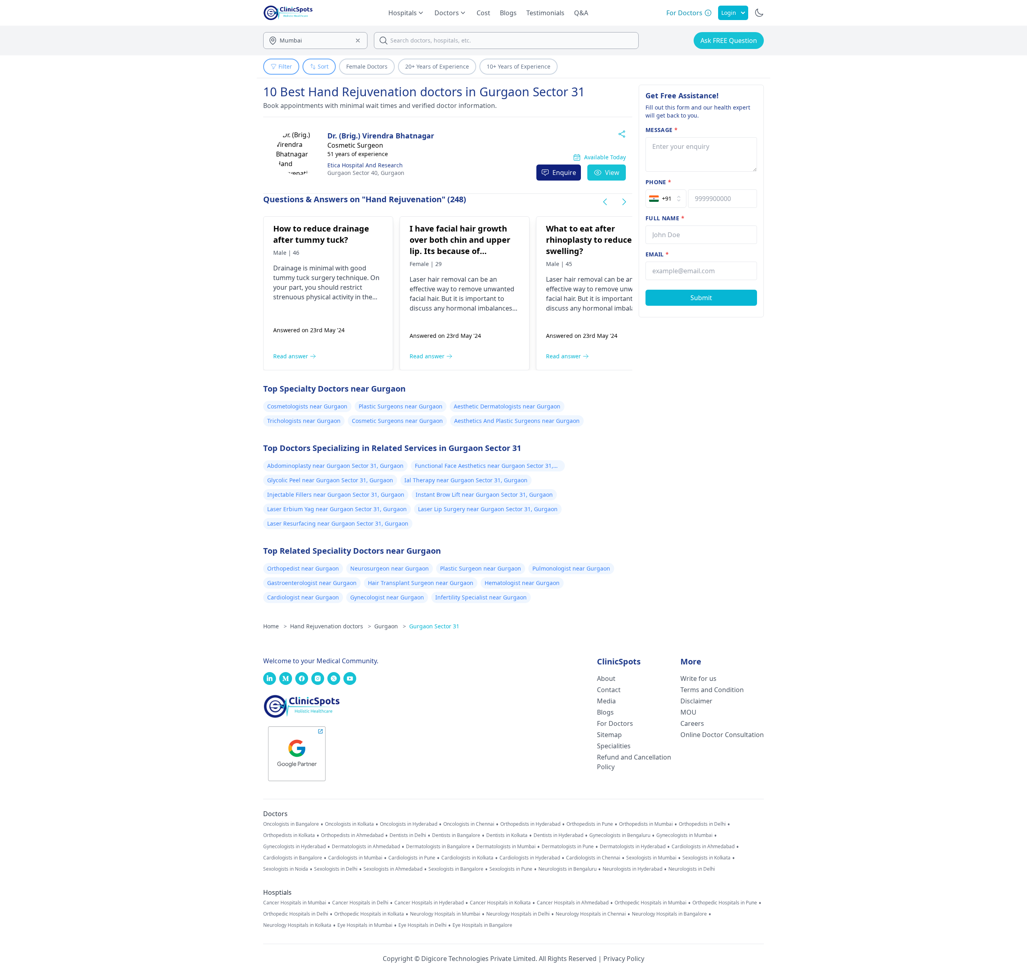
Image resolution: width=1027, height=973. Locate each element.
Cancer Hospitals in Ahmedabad (573, 903)
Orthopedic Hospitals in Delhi (295, 914)
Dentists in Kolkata (507, 835)
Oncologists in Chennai (468, 824)
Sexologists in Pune (510, 869)
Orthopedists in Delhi (702, 824)
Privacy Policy (623, 958)
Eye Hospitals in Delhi (422, 925)
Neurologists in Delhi (691, 869)
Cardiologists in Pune (411, 858)
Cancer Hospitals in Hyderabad (429, 903)
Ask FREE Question (728, 40)
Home (275, 626)
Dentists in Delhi (408, 835)
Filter (285, 66)
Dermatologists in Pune (568, 846)
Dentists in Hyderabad (558, 835)
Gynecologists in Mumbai (684, 835)
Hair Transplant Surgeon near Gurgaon (420, 583)
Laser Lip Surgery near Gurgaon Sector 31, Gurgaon (488, 509)
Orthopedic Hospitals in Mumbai (650, 903)
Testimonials (545, 12)
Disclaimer (696, 701)
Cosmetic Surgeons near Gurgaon (397, 421)
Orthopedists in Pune (589, 824)
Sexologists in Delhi (335, 869)
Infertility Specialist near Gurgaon (481, 597)
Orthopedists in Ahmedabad (352, 835)
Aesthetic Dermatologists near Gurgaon (507, 406)
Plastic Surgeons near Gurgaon (400, 406)
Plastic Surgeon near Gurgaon (480, 568)
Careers (692, 723)
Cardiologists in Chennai (593, 858)
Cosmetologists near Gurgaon (307, 406)
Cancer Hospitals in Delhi (360, 903)
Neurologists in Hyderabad (632, 869)
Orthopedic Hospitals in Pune (724, 903)
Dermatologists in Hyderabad (633, 846)
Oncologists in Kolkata (349, 824)
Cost (483, 12)
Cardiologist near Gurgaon (303, 597)
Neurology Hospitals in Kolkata (297, 925)
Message (661, 130)
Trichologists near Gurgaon (304, 421)
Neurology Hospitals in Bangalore (669, 914)
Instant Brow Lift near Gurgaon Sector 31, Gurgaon (484, 494)
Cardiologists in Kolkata (467, 858)
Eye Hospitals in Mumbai (364, 925)
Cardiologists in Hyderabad (529, 858)
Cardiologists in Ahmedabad (703, 846)
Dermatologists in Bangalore (438, 846)
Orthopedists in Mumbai (646, 824)
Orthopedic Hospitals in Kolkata (369, 914)
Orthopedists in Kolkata (289, 835)
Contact (609, 689)
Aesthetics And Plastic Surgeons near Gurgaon (517, 421)
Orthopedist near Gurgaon (303, 568)
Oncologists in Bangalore (291, 824)
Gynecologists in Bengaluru (619, 835)
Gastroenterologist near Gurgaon (312, 583)
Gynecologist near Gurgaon (387, 597)
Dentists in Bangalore (456, 835)
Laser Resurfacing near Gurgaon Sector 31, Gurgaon (337, 523)
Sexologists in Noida (285, 869)
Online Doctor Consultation (722, 734)
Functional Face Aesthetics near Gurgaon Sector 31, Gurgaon (484, 466)
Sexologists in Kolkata (706, 858)
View (612, 172)
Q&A (581, 12)
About (606, 678)
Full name (664, 218)
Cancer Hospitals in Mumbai (294, 903)
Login (728, 12)
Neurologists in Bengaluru (567, 869)
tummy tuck (291, 277)
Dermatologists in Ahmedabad (366, 846)
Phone (658, 182)
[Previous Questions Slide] (605, 202)
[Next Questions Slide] (624, 202)
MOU (688, 712)
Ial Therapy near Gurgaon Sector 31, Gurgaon (466, 480)
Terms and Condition (712, 689)
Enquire (564, 172)
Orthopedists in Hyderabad (530, 824)
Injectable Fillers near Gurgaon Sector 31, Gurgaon (335, 494)
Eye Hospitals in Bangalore (482, 925)
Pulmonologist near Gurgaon (571, 568)
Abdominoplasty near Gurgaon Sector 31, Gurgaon (335, 465)
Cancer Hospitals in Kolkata (500, 903)
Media (606, 701)
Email (657, 254)
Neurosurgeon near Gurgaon (389, 568)
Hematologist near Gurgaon (522, 583)
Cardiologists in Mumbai (355, 858)
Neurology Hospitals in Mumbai (445, 914)
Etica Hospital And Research (365, 165)
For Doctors (615, 723)
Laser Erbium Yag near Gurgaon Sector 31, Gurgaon (337, 509)
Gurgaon (365, 173)
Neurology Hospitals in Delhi (518, 914)
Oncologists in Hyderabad (408, 824)
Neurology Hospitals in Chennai (591, 914)
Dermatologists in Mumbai (506, 846)
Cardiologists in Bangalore (292, 858)
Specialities (614, 745)
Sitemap (609, 734)
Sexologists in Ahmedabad (392, 869)
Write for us (698, 678)
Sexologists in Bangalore (455, 869)
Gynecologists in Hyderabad (294, 846)
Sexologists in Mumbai (651, 858)
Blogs (508, 12)
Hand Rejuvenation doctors (330, 626)
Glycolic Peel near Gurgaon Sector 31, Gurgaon (330, 480)
